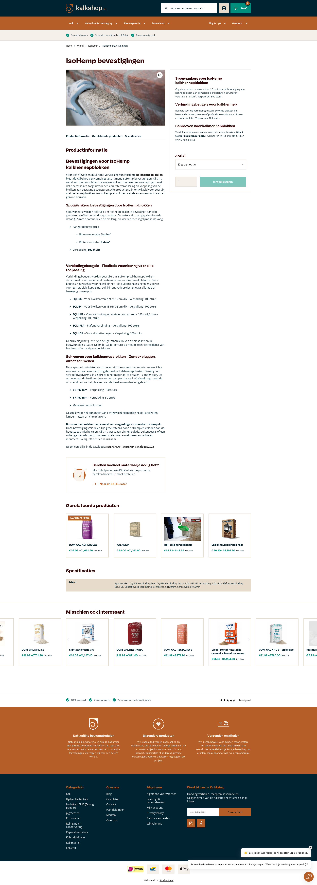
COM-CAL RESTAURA (130, 649)
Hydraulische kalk (77, 799)
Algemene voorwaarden (161, 793)
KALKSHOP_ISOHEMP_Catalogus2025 (130, 446)
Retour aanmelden (158, 818)
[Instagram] (191, 823)
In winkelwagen (223, 181)
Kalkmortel (73, 842)
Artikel (180, 155)
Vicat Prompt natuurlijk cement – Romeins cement (228, 651)
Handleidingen (115, 809)
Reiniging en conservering (74, 825)
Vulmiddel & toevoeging (98, 23)
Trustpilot (245, 700)
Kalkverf (71, 848)
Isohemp (93, 45)
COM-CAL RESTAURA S (178, 649)
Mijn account (155, 807)
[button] (160, 75)
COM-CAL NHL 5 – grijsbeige (276, 649)
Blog (109, 793)
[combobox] (189, 8)
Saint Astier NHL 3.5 (81, 649)
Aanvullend (158, 23)
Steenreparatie (131, 23)
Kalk (71, 23)
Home (69, 45)
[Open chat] (309, 877)
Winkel (80, 45)
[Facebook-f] (201, 823)
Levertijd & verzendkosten (156, 800)
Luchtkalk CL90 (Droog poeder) (80, 806)
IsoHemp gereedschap (178, 544)
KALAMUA (123, 544)
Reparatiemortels (77, 832)
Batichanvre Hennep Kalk (227, 544)
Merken (111, 815)
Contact (111, 804)
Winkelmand (154, 823)
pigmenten (73, 813)
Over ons (237, 23)
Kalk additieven (75, 837)
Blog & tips (215, 23)
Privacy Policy (155, 813)
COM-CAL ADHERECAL (83, 544)
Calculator (112, 799)
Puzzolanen (73, 818)
